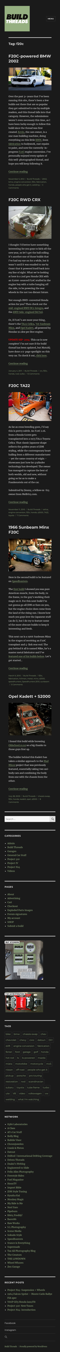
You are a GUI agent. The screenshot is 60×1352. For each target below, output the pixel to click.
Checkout (12, 906)
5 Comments (17, 684)
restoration (12, 1081)
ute (8, 1093)
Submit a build (15, 926)
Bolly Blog (13, 1136)
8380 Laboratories (17, 1124)
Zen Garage (13, 1266)
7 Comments (22, 515)
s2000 (40, 512)
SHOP (10, 922)
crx (41, 371)
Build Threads (33, 179)
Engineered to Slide (18, 1167)
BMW (38, 139)
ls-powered (28, 1058)
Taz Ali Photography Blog (21, 1250)
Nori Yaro (12, 1207)
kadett (23, 799)
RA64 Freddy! (14, 1215)
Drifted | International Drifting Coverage (29, 1155)
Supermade (13, 1246)
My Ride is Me (15, 1203)
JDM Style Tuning (17, 1191)
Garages (11, 851)
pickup (10, 1075)
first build (18, 589)
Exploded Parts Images (20, 910)
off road (20, 1069)
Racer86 (11, 1219)
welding (36, 185)
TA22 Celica (27, 323)
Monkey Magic (15, 1199)
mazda (41, 1058)
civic (31, 1040)
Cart (9, 902)
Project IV (12, 863)
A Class (11, 1128)
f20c (34, 182)
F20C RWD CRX (24, 199)
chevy (23, 1040)
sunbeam (44, 681)
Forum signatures (17, 914)
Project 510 (13, 859)
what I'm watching (28, 1099)
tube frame (33, 1087)
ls (18, 1058)
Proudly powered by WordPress (33, 1346)
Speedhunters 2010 (31, 681)
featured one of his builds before (26, 656)
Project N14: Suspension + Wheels (26, 1290)
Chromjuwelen (15, 1144)
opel (29, 799)
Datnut (11, 1151)
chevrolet (11, 1040)
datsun (41, 1040)
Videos (11, 871)
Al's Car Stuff (14, 1132)
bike (8, 1034)
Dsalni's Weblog (16, 1163)
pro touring (35, 1075)
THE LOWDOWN (16, 1258)
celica (45, 509)
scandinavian (36, 1081)
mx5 (48, 1063)
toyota (11, 515)
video (22, 1093)
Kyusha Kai (13, 1195)
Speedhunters (19, 581)
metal (30, 678)
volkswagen (35, 1093)
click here (41, 355)
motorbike (21, 1063)
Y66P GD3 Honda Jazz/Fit (21, 1301)
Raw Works (13, 1223)
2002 (44, 179)
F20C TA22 (19, 385)
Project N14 (13, 867)
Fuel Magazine (15, 1179)
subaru (10, 1087)
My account (13, 918)
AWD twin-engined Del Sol (28, 312)
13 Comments (33, 374)
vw (46, 1093)
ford (17, 1052)
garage (27, 1052)
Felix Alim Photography (20, 1171)
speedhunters (15, 681)
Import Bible (14, 1187)
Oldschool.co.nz (17, 745)
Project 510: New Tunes (20, 1305)
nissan (9, 1069)
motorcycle (36, 1063)
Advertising (13, 898)
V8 (14, 1093)
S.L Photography (16, 1227)
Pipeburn (12, 1211)
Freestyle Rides (15, 1175)
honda (12, 185)
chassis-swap (44, 796)
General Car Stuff (16, 855)
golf (36, 1052)
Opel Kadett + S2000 (30, 696)
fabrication (15, 143)
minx (36, 678)
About (10, 894)
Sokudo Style (14, 1235)
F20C (21, 151)
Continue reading (18, 171)
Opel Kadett (26, 327)
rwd (17, 374)
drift (8, 1046)
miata (9, 1063)
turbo (22, 374)
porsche (21, 1075)
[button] (30, 1337)
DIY (51, 1040)
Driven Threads (15, 1159)
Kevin (21, 132)
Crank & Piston (15, 1148)
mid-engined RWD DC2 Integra (26, 308)
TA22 (46, 512)
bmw (11, 182)
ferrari (9, 1052)
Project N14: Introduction (21, 1309)
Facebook (10, 1323)
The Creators (14, 1254)
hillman (23, 678)
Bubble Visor (14, 1140)
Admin (11, 843)
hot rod (10, 1058)
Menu (51, 19)
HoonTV (12, 1183)
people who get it (23, 185)
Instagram (10, 1330)
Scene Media (14, 1231)
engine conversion (22, 182)
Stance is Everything (18, 1243)
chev (43, 1034)
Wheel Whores (15, 1262)
